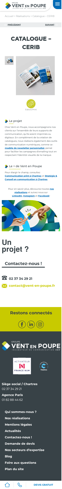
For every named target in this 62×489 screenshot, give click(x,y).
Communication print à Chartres (23, 176)
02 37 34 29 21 (20, 279)
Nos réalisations (17, 418)
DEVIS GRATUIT (43, 484)
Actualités (13, 431)
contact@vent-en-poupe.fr (32, 286)
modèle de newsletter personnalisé (24, 148)
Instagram (29, 196)
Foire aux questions (20, 462)
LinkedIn (17, 196)
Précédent (14, 24)
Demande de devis (20, 443)
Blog (8, 456)
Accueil (9, 16)
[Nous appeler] (19, 484)
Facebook (43, 196)
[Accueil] (7, 484)
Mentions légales (18, 424)
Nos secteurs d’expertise (24, 450)
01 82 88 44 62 (12, 400)
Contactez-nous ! (18, 437)
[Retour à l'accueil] (25, 5)
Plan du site (14, 469)
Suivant (49, 24)
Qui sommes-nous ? (21, 412)
